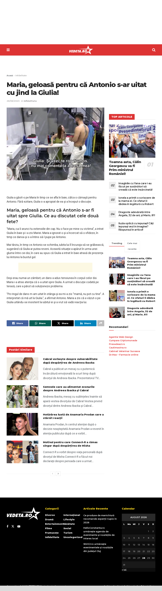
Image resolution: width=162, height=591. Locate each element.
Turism (67, 532)
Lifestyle (69, 519)
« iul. (124, 569)
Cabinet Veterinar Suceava (124, 351)
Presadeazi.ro (117, 344)
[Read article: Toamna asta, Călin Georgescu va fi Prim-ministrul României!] (132, 141)
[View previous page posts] (52, 473)
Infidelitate (21, 75)
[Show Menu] (8, 50)
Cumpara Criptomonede (123, 340)
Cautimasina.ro (118, 347)
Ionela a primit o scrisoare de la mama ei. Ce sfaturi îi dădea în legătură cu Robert (136, 201)
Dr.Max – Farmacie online (123, 354)
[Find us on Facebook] (7, 526)
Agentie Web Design (121, 337)
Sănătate (69, 524)
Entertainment (54, 524)
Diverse (50, 515)
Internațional (71, 515)
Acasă (10, 75)
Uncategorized (72, 537)
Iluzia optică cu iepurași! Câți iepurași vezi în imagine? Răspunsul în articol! (136, 226)
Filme (48, 528)
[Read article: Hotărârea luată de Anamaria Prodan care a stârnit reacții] (22, 424)
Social (67, 528)
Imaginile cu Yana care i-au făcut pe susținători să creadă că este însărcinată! (135, 186)
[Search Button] (153, 50)
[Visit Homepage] (81, 50)
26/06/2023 (13, 101)
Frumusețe (52, 532)
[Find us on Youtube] (18, 526)
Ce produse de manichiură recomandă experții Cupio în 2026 (100, 519)
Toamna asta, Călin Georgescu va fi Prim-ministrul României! (125, 168)
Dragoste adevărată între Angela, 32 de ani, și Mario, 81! (136, 214)
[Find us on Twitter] (12, 526)
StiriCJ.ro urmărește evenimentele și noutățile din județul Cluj (98, 548)
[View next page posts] (58, 473)
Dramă (49, 519)
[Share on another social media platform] (100, 323)
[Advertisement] (81, 22)
